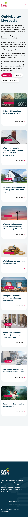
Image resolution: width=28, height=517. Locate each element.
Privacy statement (14, 501)
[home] (4, 4)
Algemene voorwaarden (14, 504)
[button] (25, 4)
